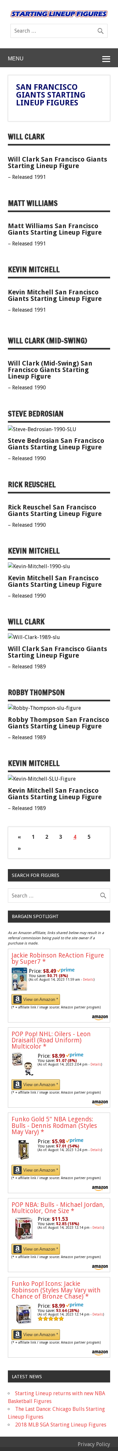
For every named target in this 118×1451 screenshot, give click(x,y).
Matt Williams (33, 203)
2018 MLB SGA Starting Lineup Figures (60, 1425)
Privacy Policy (94, 1444)
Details (88, 979)
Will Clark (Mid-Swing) (47, 340)
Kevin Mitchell (34, 269)
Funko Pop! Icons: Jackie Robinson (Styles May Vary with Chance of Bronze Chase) (56, 1290)
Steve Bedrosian (36, 414)
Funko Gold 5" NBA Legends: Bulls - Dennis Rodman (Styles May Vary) (54, 1125)
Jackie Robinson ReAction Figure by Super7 (57, 958)
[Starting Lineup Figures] (59, 13)
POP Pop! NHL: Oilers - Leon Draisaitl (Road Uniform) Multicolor (51, 1040)
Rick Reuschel (32, 484)
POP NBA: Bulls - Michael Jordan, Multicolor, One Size (58, 1208)
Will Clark (26, 137)
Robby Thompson (36, 692)
